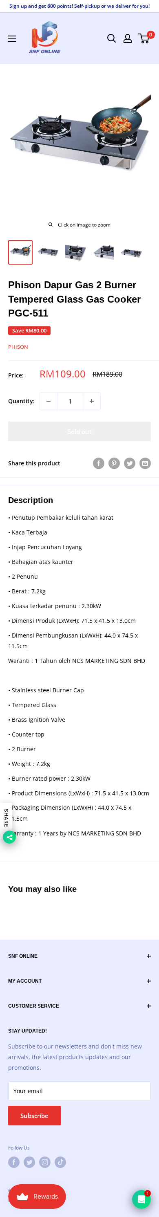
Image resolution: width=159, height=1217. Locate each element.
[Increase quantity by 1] (91, 401)
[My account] (128, 38)
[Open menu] (12, 39)
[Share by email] (145, 463)
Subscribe (34, 1115)
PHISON (18, 346)
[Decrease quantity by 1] (48, 401)
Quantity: (21, 401)
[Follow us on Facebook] (14, 1162)
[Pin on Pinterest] (114, 463)
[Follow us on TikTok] (60, 1162)
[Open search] (111, 38)
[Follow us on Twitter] (29, 1162)
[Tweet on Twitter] (129, 463)
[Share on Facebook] (98, 463)
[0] (144, 38)
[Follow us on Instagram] (45, 1162)
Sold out (80, 431)
